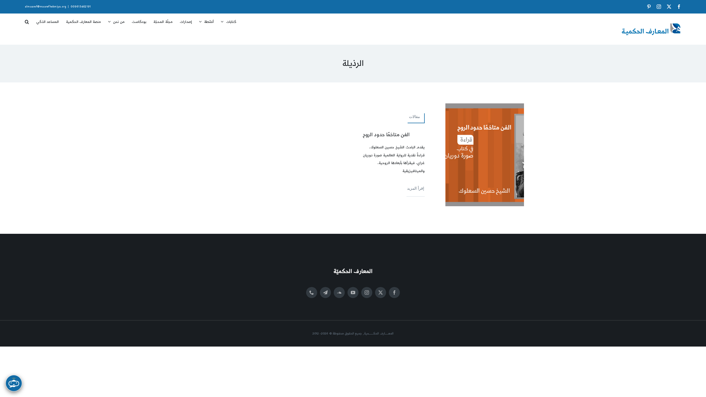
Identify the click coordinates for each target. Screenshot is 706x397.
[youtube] (353, 292)
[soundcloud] (339, 292)
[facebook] (394, 292)
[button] (27, 20)
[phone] (311, 292)
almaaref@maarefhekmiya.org (45, 6)
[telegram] (325, 292)
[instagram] (366, 292)
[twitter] (380, 292)
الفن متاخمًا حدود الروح (386, 135)
